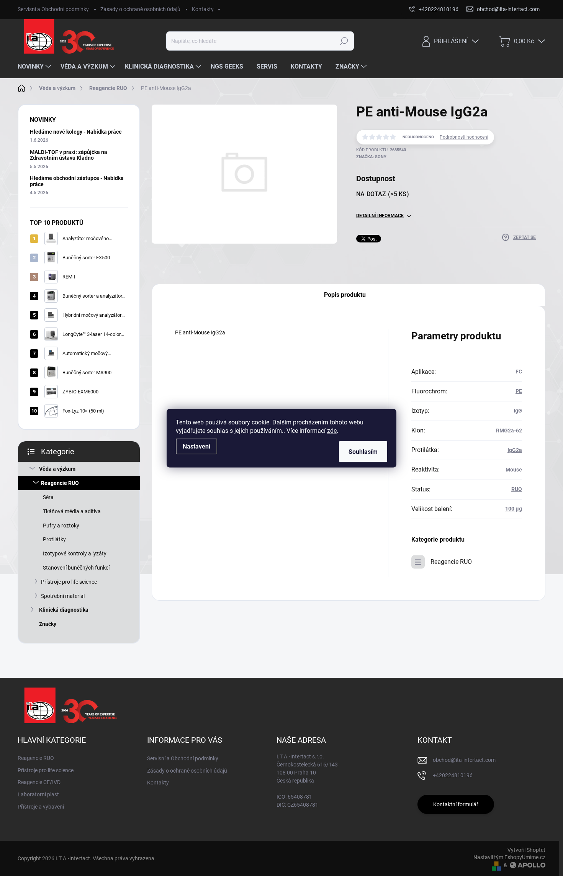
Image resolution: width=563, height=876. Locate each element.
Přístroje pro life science (69, 582)
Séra (48, 497)
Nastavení (196, 446)
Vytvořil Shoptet (526, 850)
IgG (518, 411)
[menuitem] (35, 66)
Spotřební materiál (63, 596)
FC (519, 371)
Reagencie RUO (60, 483)
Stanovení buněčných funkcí (76, 568)
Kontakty (203, 9)
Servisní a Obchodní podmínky (53, 9)
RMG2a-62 (509, 430)
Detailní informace (380, 215)
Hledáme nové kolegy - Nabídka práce (76, 132)
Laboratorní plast (38, 794)
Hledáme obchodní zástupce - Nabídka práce (77, 181)
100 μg (513, 509)
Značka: (371, 156)
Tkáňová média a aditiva (72, 511)
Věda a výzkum (57, 469)
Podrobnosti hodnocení (464, 137)
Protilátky (54, 539)
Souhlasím (363, 451)
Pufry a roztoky (61, 525)
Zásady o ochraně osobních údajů (140, 9)
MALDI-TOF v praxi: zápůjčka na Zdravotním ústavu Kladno (68, 155)
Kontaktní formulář (455, 804)
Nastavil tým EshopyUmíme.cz (509, 857)
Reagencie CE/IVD (39, 782)
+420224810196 (453, 775)
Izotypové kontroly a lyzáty (74, 553)
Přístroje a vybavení (41, 807)
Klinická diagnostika (63, 610)
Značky (47, 624)
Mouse (514, 470)
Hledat (344, 41)
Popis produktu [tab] (345, 294)
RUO (516, 489)
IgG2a (514, 450)
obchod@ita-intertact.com (464, 760)
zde (332, 430)
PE (519, 391)
